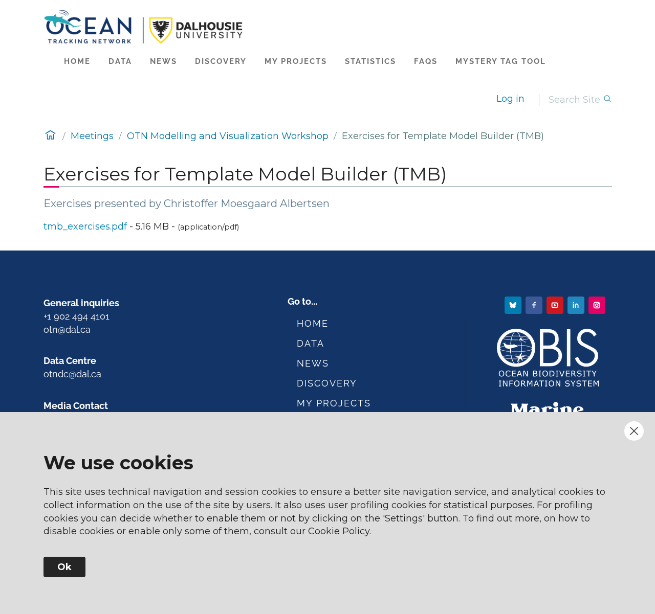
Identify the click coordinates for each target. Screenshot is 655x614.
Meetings (92, 136)
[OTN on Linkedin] (576, 304)
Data (120, 61)
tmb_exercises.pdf (85, 226)
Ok (64, 567)
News (163, 61)
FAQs (426, 61)
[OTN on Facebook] (535, 304)
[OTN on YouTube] (556, 304)
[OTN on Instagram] (597, 304)
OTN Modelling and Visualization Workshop (228, 136)
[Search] (607, 100)
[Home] (327, 26)
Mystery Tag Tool (500, 61)
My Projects (296, 61)
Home (77, 61)
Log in (510, 98)
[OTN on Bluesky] (514, 304)
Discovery (221, 61)
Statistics (370, 61)
